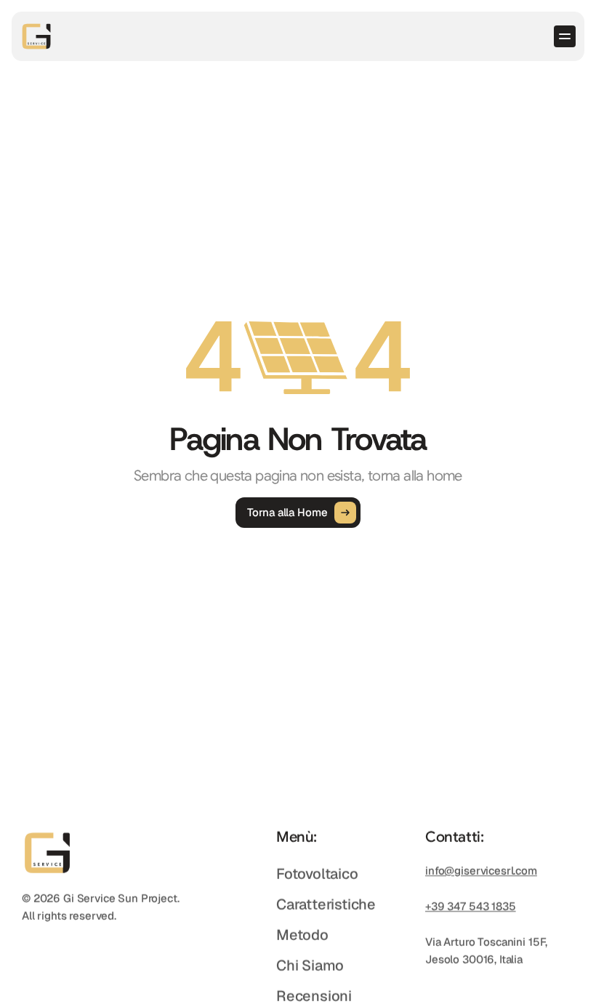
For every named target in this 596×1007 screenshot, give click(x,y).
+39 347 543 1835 (470, 906)
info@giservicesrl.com (481, 871)
